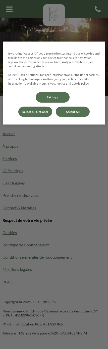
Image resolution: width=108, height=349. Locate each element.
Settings (52, 97)
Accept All (73, 111)
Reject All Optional (35, 111)
